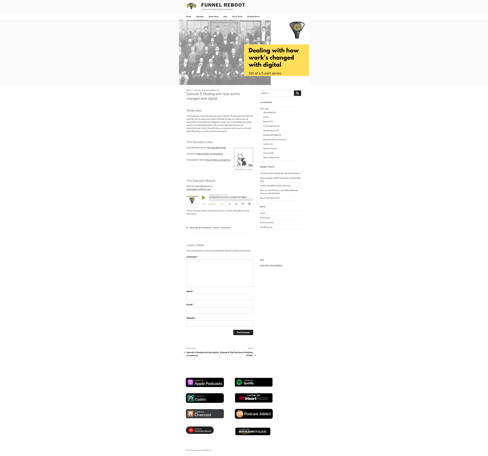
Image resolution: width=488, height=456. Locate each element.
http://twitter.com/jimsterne (210, 154)
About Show (213, 16)
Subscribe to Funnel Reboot (271, 265)
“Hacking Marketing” (216, 147)
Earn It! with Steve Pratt (269, 198)
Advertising (267, 112)
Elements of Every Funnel (273, 139)
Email (190, 304)
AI (264, 117)
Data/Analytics (269, 130)
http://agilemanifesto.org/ (199, 189)
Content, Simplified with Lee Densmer (275, 185)
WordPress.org (266, 227)
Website (191, 318)
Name (190, 291)
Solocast (226, 228)
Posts (216, 228)
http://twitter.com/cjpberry (218, 160)
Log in (262, 213)
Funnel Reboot (223, 5)
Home (188, 16)
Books (265, 121)
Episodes (200, 16)
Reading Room (253, 16)
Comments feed (266, 222)
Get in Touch (237, 16)
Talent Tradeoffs (270, 157)
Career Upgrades (270, 126)
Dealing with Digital (201, 228)
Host (225, 16)
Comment (192, 257)
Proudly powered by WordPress (198, 450)
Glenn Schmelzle (211, 90)
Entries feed (265, 218)
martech (266, 144)
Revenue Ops (268, 148)
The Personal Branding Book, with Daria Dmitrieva (280, 173)
